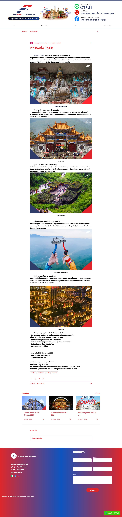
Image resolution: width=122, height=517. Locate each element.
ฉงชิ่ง (47, 373)
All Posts (24, 32)
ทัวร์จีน (33, 373)
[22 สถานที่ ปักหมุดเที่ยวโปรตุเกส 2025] (34, 403)
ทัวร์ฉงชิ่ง (54, 373)
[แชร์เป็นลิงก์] (43, 378)
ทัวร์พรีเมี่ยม (41, 373)
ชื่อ (73, 457)
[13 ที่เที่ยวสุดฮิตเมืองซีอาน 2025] (61, 403)
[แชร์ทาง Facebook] (31, 378)
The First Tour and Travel (27, 456)
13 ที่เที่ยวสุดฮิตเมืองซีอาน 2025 (59, 414)
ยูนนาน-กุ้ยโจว (34, 32)
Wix (33, 496)
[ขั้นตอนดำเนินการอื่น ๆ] (91, 43)
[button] (45, 26)
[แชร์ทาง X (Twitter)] (35, 378)
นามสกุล (94, 457)
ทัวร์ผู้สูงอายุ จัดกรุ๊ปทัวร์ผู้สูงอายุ (87, 414)
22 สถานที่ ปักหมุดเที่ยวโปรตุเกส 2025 (31, 414)
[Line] (12, 476)
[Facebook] (15, 476)
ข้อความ (74, 474)
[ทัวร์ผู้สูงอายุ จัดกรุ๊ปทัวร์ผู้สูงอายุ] (88, 403)
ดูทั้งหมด (97, 393)
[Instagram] (18, 476)
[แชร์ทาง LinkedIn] (39, 378)
